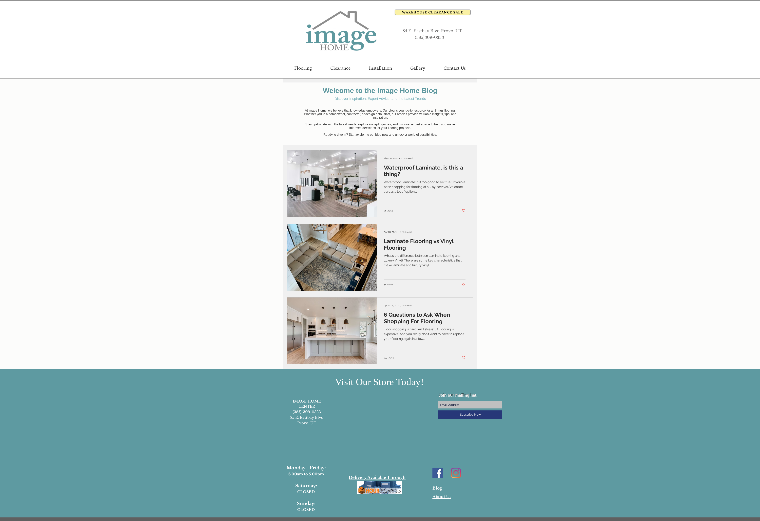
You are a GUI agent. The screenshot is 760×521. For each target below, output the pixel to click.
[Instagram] (456, 473)
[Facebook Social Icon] (437, 473)
